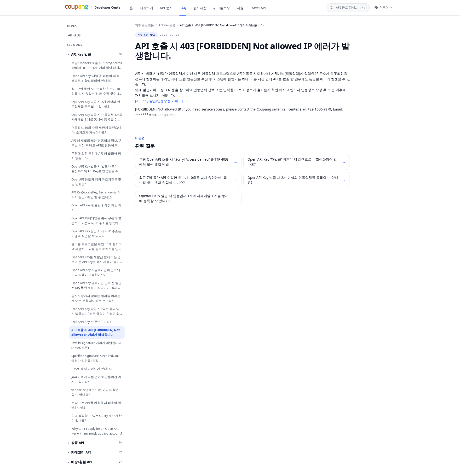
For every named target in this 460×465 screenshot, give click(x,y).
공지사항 (200, 8)
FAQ (182, 8)
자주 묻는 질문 (144, 25)
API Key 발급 (167, 25)
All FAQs (74, 35)
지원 (240, 8)
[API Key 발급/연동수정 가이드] (159, 101)
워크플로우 (221, 8)
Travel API (258, 8)
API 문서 (166, 8)
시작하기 (146, 8)
